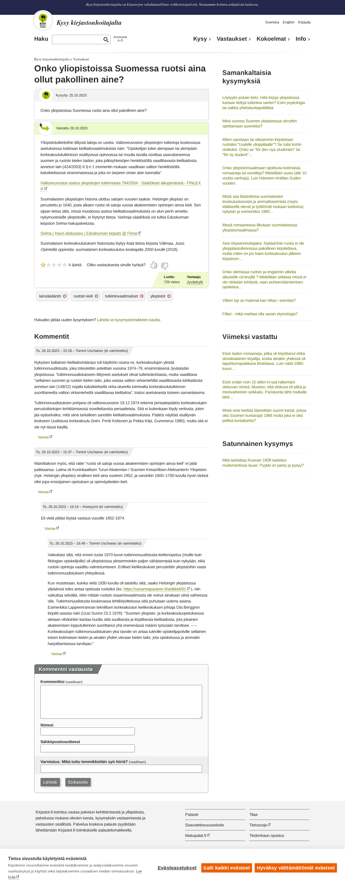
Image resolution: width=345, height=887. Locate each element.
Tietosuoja (258, 825)
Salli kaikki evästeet (226, 868)
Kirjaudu (304, 22)
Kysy (200, 39)
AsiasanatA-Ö (120, 38)
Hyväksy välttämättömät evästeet (296, 868)
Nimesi (46, 725)
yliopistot (157, 296)
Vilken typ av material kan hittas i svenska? (259, 300)
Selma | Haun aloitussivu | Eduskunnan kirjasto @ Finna (88, 233)
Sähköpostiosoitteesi (60, 741)
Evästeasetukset (177, 868)
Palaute (191, 814)
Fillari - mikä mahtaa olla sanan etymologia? (260, 313)
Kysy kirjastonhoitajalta (52, 59)
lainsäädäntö (50, 296)
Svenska (272, 22)
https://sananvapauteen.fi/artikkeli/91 (154, 589)
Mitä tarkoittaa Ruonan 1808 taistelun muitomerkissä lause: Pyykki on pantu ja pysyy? (263, 462)
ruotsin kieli (83, 296)
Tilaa (253, 814)
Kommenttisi (52, 681)
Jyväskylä (195, 282)
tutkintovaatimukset (121, 296)
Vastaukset (232, 39)
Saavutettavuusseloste (204, 825)
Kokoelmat (271, 39)
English (288, 22)
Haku (41, 39)
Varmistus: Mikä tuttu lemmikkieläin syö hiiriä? (84, 761)
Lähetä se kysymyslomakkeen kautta (128, 319)
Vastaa (43, 437)
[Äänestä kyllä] (154, 264)
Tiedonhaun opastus (266, 835)
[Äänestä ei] (164, 266)
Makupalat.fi (195, 835)
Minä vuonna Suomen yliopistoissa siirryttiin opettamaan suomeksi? (259, 123)
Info (301, 39)
